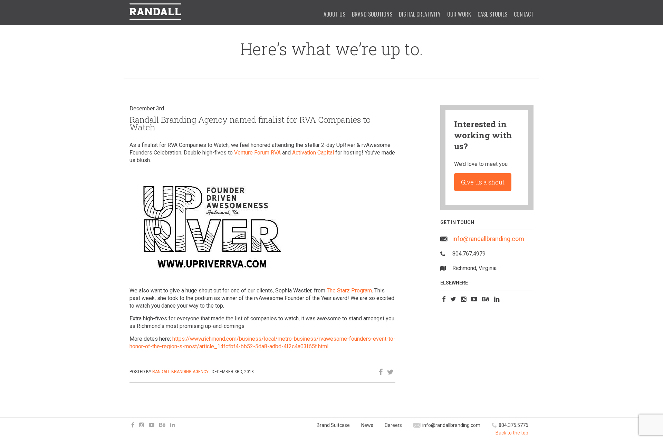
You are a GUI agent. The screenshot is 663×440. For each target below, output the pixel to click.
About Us (334, 14)
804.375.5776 (513, 425)
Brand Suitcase (333, 425)
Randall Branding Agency (180, 371)
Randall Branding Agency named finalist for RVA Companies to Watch (250, 123)
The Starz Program (349, 290)
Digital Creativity (420, 14)
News (367, 425)
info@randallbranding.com (488, 238)
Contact (524, 14)
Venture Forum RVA (257, 152)
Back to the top (512, 433)
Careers (393, 425)
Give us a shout (483, 182)
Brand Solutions (372, 14)
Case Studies (492, 14)
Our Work (459, 14)
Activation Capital (313, 152)
